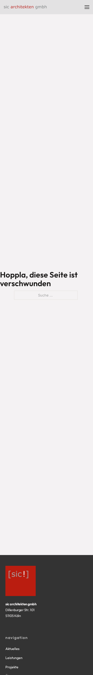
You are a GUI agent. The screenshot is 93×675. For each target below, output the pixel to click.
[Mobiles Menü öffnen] (87, 7)
